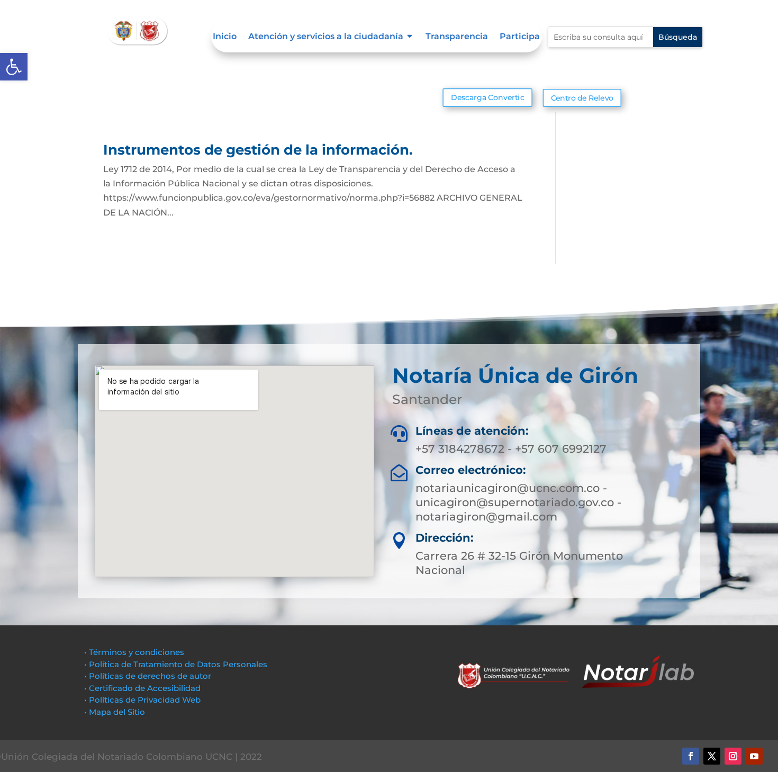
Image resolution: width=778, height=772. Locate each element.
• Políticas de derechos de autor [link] (147, 676)
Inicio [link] (225, 37)
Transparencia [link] (457, 37)
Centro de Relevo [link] (581, 98)
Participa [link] (520, 37)
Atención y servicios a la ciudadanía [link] (325, 37)
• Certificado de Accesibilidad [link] (142, 688)
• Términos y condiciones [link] (134, 652)
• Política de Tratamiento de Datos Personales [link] (175, 664)
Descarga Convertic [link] (487, 97)
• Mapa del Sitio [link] (115, 712)
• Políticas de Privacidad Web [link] (142, 700)
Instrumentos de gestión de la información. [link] (258, 149)
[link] (14, 66)
